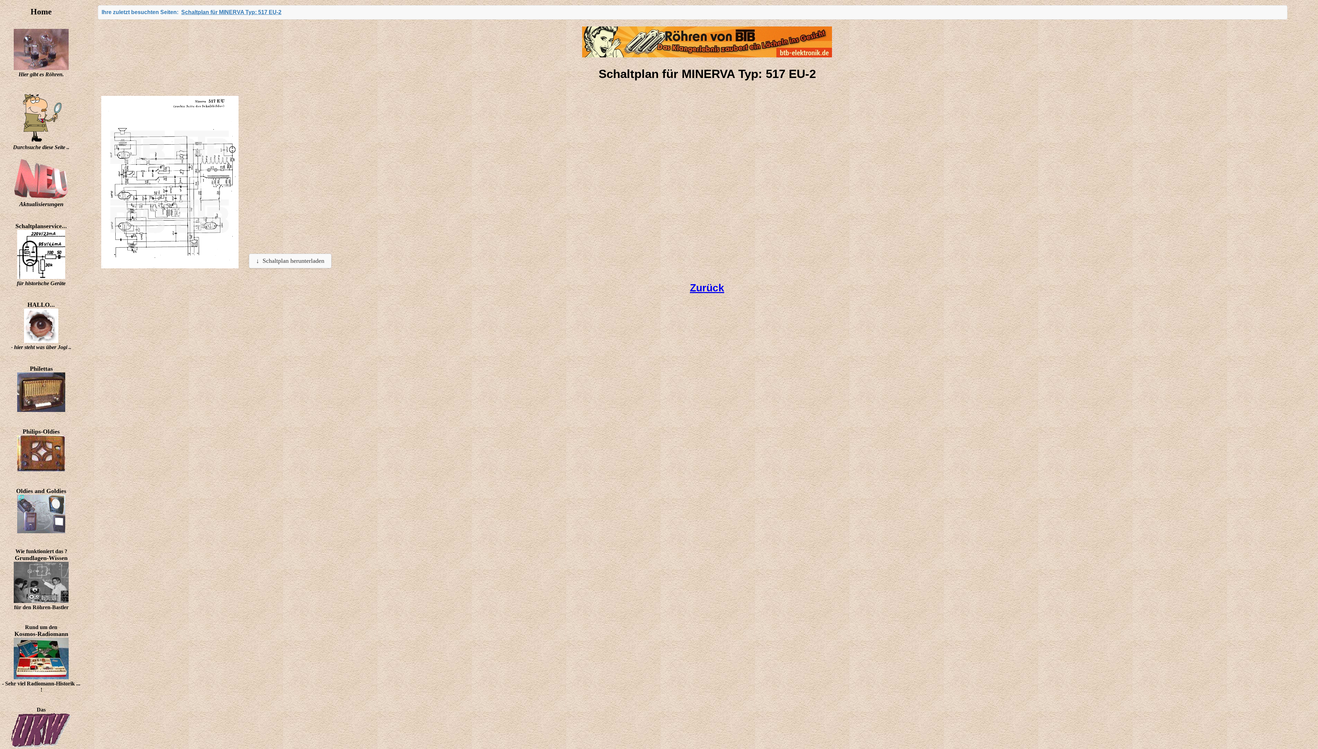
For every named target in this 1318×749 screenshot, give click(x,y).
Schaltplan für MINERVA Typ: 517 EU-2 (231, 12)
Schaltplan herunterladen (293, 260)
